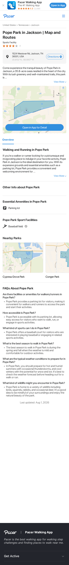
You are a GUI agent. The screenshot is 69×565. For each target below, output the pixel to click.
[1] (8, 140)
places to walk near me (48, 542)
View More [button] (59, 81)
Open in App (58, 5)
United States (9, 25)
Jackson (35, 25)
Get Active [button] (11, 556)
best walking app (31, 539)
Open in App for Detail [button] (34, 127)
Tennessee (23, 25)
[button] (3, 5)
